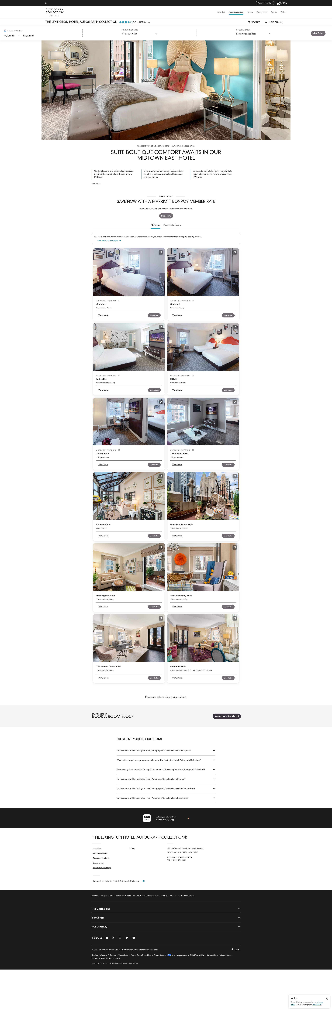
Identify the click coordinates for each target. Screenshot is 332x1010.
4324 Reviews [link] (144, 22)
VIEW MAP (255, 22)
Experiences (262, 12)
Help (116, 958)
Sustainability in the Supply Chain (219, 955)
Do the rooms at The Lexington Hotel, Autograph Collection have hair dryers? (152, 798)
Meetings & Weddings (102, 868)
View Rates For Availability (107, 240)
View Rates (154, 315)
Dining (250, 12)
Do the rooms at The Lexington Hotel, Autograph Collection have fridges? (151, 779)
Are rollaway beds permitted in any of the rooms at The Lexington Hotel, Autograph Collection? (161, 769)
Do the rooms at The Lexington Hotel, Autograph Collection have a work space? (154, 750)
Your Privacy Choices (179, 955)
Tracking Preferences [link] (99, 955)
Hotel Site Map (106, 958)
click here (317, 1005)
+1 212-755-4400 (275, 22)
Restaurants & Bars (101, 858)
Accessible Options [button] (106, 301)
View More (103, 315)
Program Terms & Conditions (141, 955)
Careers (113, 955)
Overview (221, 12)
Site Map (95, 958)
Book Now (166, 216)
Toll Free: (179, 857)
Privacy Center (159, 955)
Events (274, 12)
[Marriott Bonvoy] (280, 3)
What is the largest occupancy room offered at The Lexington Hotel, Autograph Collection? (159, 760)
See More (96, 183)
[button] (265, 3)
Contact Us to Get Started (227, 716)
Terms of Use (123, 955)
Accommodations (236, 12)
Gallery (284, 12)
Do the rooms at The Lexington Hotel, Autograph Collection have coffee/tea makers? (156, 788)
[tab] (155, 225)
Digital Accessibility (197, 955)
